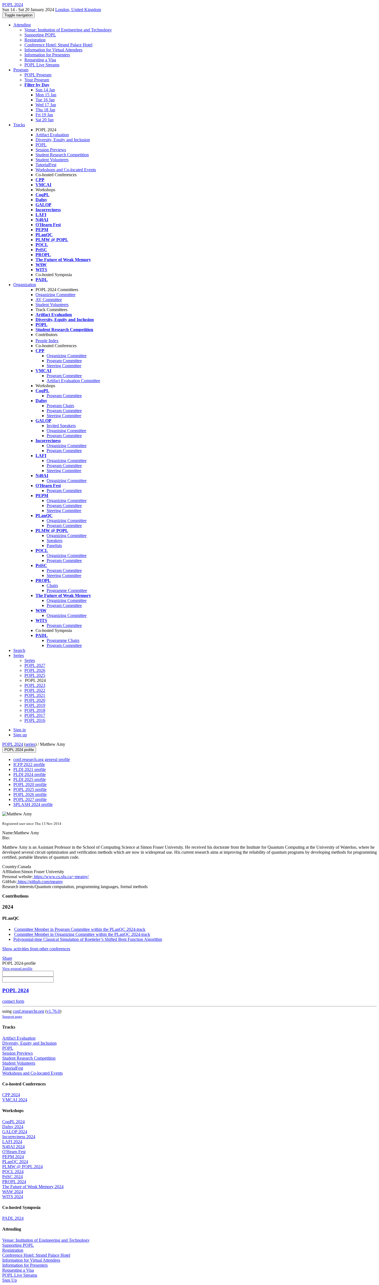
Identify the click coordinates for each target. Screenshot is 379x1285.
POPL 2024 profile (19, 750)
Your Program (36, 79)
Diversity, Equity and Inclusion (63, 139)
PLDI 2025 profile (29, 779)
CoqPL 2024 (13, 1121)
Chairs (52, 585)
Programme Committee (67, 590)
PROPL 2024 (14, 1181)
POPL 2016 (34, 720)
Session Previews (51, 149)
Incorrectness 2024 (18, 1136)
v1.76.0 (53, 1011)
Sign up (20, 734)
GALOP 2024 (14, 1131)
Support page (12, 1016)
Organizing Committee (55, 294)
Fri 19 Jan (44, 114)
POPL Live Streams (41, 64)
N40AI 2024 (13, 1146)
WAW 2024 (12, 1191)
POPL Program (37, 74)
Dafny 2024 (12, 1126)
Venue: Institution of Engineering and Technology (68, 29)
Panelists (54, 545)
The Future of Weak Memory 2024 (33, 1186)
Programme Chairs (63, 640)
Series (29, 660)
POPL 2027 (34, 665)
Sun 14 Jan (45, 89)
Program (20, 69)
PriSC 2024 (12, 1176)
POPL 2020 (34, 700)
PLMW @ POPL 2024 (22, 1166)
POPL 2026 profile (30, 794)
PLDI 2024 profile (29, 774)
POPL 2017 (34, 715)
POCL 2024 (13, 1171)
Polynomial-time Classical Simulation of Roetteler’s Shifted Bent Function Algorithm (87, 939)
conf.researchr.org (28, 1011)
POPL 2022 (34, 690)
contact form (13, 1001)
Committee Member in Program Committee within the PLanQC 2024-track (79, 929)
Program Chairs (60, 405)
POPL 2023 (34, 685)
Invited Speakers (61, 425)
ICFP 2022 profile (29, 764)
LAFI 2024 (12, 1141)
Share (7, 958)
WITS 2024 (12, 1196)
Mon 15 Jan (46, 94)
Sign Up (9, 1280)
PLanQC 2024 (15, 1161)
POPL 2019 (34, 705)
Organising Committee (66, 430)
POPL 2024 (12, 744)
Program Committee (64, 360)
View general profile (17, 968)
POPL (41, 144)
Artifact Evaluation (52, 134)
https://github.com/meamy (40, 881)
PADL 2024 (13, 1218)
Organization (24, 284)
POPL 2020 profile (30, 784)
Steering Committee (64, 365)
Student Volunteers (52, 159)
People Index (47, 340)
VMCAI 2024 (14, 1099)
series (30, 744)
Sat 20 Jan (45, 119)
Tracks (19, 124)
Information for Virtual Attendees (53, 49)
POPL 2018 (34, 710)
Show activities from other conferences (36, 948)
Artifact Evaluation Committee (73, 380)
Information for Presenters (47, 54)
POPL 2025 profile (30, 789)
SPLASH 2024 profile (33, 804)
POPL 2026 (34, 670)
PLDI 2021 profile (29, 769)
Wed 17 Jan (46, 104)
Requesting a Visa (40, 59)
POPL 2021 (34, 695)
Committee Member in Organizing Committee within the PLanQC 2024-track (82, 934)
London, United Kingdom (78, 9)
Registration (35, 39)
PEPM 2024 (13, 1156)
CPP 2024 (11, 1094)
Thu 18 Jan (45, 109)
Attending (22, 24)
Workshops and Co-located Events (66, 169)
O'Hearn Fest (14, 1151)
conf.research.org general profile (41, 759)
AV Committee (49, 299)
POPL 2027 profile (30, 799)
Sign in (19, 729)
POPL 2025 (34, 675)
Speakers (54, 540)
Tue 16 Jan (45, 99)
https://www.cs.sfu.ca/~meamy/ (61, 876)
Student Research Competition (62, 154)
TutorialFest (46, 164)
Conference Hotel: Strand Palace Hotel (58, 44)
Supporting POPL (40, 34)
